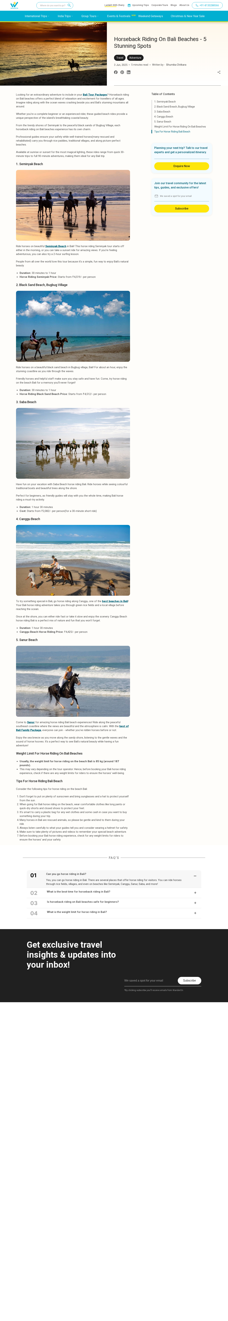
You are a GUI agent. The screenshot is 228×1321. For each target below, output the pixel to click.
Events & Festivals (118, 16)
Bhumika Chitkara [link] (176, 64)
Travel (119, 57)
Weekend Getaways (150, 16)
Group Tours (88, 16)
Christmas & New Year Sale (188, 16)
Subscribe (181, 208)
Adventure (135, 57)
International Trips (36, 16)
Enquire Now (181, 166)
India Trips (64, 16)
